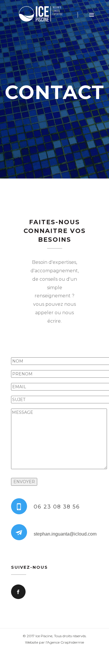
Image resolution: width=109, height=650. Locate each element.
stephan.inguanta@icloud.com (65, 533)
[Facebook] (18, 591)
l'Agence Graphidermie (65, 642)
